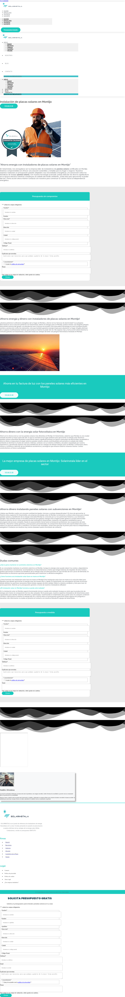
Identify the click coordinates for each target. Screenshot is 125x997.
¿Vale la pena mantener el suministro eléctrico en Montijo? (20, 565)
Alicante (7, 16)
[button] (45, 565)
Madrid (6, 19)
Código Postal (7, 243)
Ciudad (5, 235)
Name (3, 683)
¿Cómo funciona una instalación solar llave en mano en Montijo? (22, 576)
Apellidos (4, 926)
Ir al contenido (4, 1)
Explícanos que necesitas (9, 253)
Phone (3, 267)
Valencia (7, 22)
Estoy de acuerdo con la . (17, 982)
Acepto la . (15, 264)
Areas (6, 42)
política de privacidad (17, 264)
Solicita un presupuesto (13, 76)
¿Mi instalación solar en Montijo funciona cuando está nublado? (22, 588)
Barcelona (8, 21)
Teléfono (5, 246)
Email (1, 964)
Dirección (6, 227)
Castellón (10, 49)
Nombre (5, 216)
